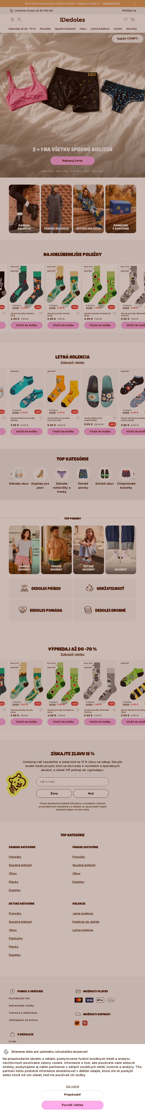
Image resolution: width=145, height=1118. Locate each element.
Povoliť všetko (72, 1105)
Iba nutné (72, 1086)
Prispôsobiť (72, 1094)
